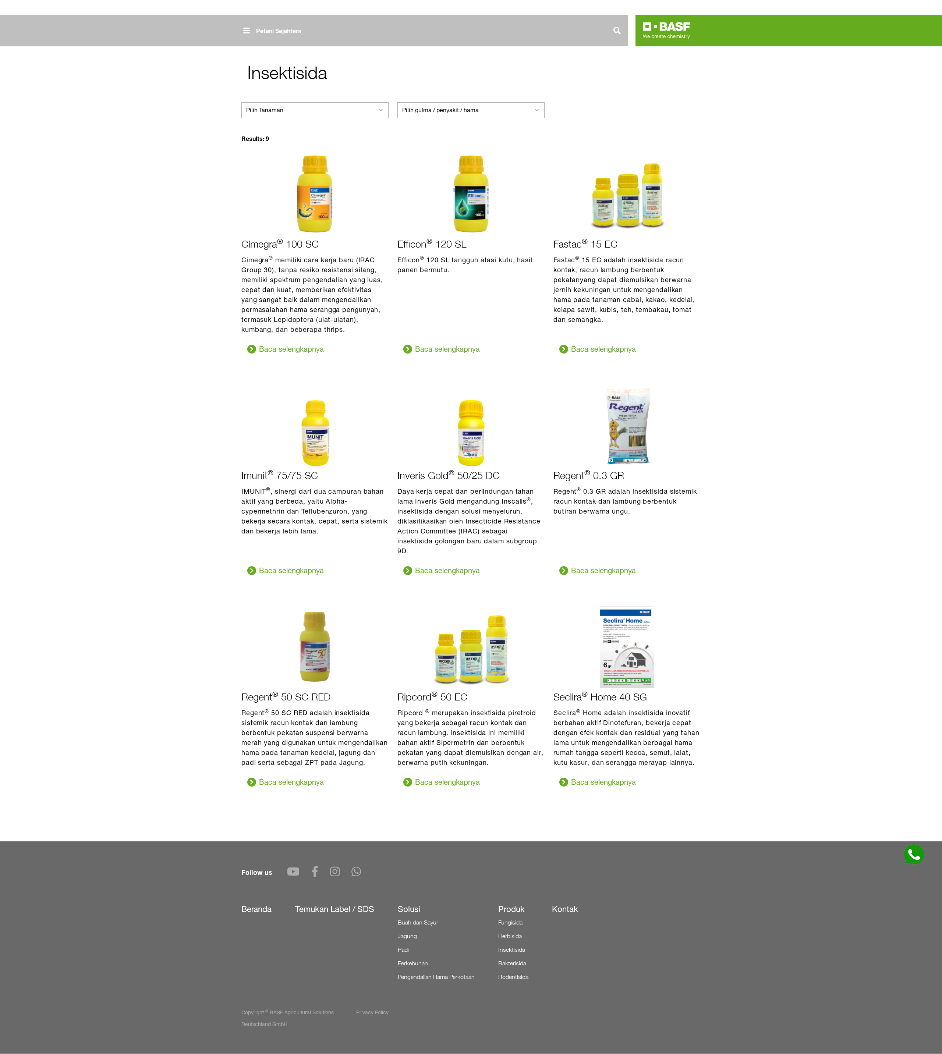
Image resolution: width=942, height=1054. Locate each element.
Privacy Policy (372, 1012)
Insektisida (511, 949)
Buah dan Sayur (418, 922)
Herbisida (510, 936)
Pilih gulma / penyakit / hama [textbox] (440, 110)
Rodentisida (513, 976)
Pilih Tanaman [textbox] (264, 110)
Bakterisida (512, 963)
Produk (511, 909)
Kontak (565, 909)
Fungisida (510, 922)
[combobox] (315, 110)
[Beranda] (666, 30)
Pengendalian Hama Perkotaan (436, 976)
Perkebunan (413, 963)
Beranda (256, 909)
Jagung (407, 936)
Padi (403, 949)
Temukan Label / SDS (334, 909)
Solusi (409, 909)
